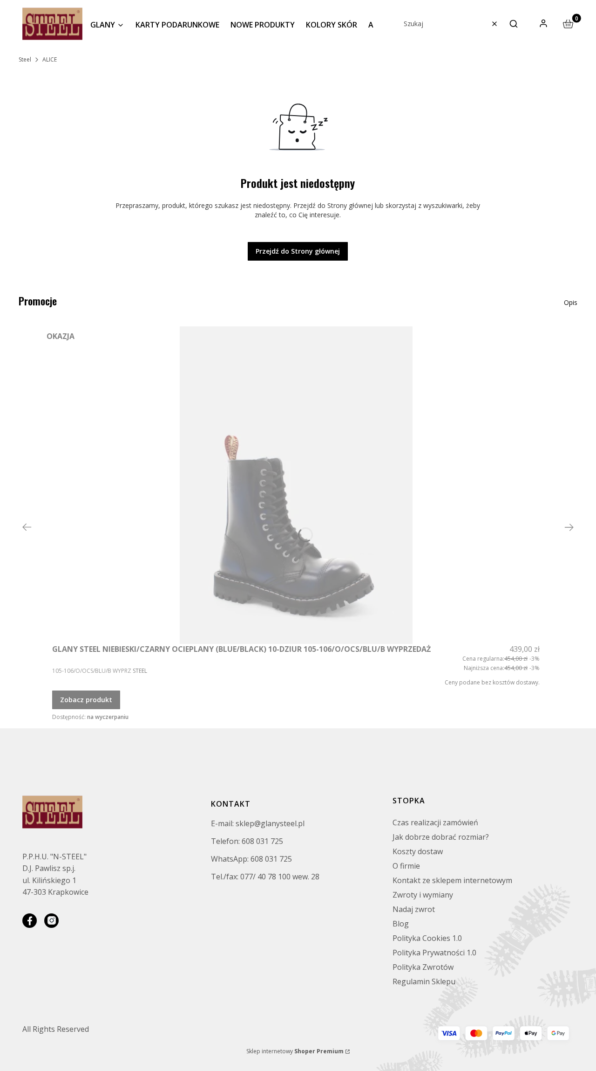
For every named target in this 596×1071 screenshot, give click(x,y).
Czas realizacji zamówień (435, 822)
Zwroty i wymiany (423, 894)
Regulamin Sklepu (424, 981)
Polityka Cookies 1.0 (427, 938)
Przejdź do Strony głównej (298, 251)
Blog (401, 923)
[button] (513, 24)
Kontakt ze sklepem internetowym (452, 880)
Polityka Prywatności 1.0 (434, 952)
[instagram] (51, 920)
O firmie (406, 866)
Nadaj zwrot (414, 909)
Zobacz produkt (86, 699)
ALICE (49, 59)
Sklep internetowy (295, 1051)
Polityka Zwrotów (423, 967)
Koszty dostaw (418, 851)
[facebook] (29, 920)
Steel (25, 59)
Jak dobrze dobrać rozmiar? (441, 837)
